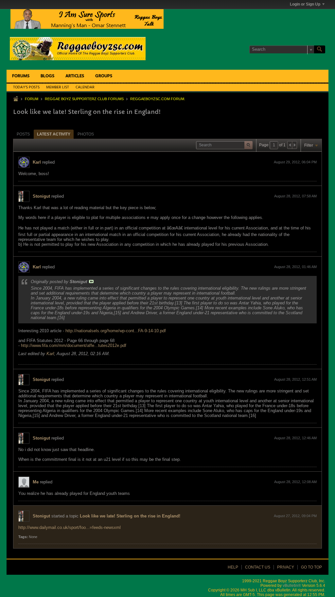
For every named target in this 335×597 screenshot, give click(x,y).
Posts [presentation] (23, 134)
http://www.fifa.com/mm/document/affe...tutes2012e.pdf (73, 345)
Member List (57, 87)
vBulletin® (292, 585)
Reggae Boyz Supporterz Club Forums (84, 99)
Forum (31, 99)
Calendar (85, 87)
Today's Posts (26, 87)
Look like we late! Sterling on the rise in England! (130, 516)
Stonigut (41, 196)
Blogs (47, 76)
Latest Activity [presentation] (53, 134)
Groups (103, 76)
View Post (91, 281)
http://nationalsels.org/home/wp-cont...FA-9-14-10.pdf (115, 330)
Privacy (285, 567)
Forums (20, 76)
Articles (74, 76)
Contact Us (257, 567)
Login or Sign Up (305, 4)
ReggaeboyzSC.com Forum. (157, 99)
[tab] (23, 134)
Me (36, 481)
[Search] (319, 49)
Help (233, 567)
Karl (37, 162)
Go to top (311, 567)
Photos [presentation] (86, 134)
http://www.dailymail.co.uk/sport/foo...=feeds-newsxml (69, 527)
